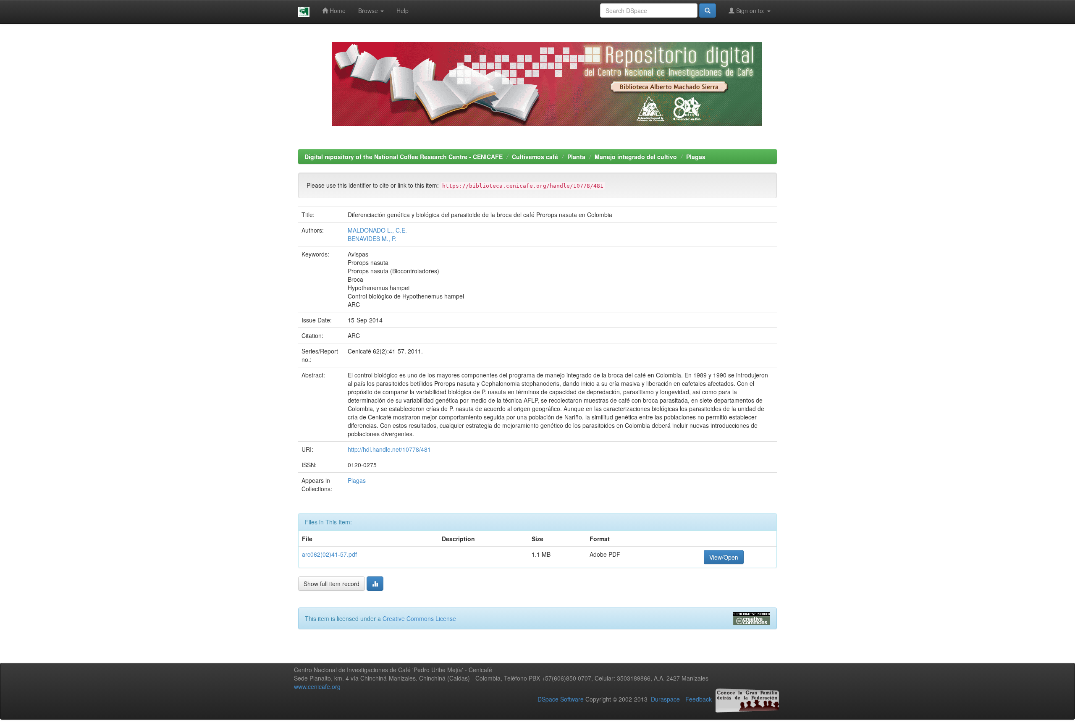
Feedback (698, 699)
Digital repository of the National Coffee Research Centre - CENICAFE (403, 156)
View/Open (723, 557)
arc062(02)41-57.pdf (329, 554)
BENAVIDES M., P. (372, 238)
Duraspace (665, 699)
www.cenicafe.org (317, 686)
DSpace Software (561, 699)
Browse (369, 10)
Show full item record (331, 583)
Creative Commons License (419, 618)
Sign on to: (750, 10)
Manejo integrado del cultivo (636, 156)
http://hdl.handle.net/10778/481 (389, 449)
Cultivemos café (535, 156)
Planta (576, 156)
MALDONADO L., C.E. (377, 230)
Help (402, 10)
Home (337, 10)
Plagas (695, 156)
